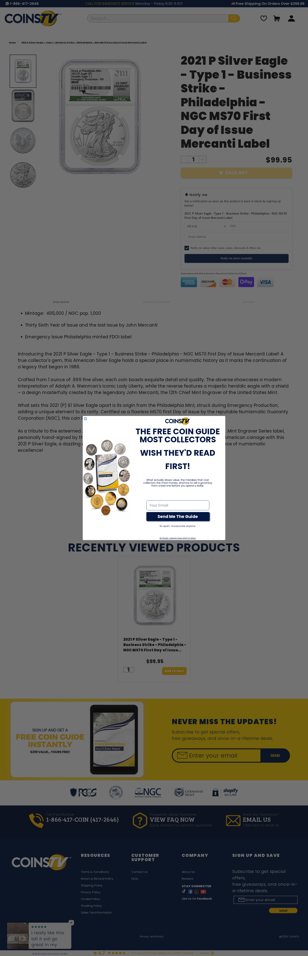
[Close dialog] (85, 418)
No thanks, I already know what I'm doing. (178, 538)
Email (151, 496)
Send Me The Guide (178, 516)
